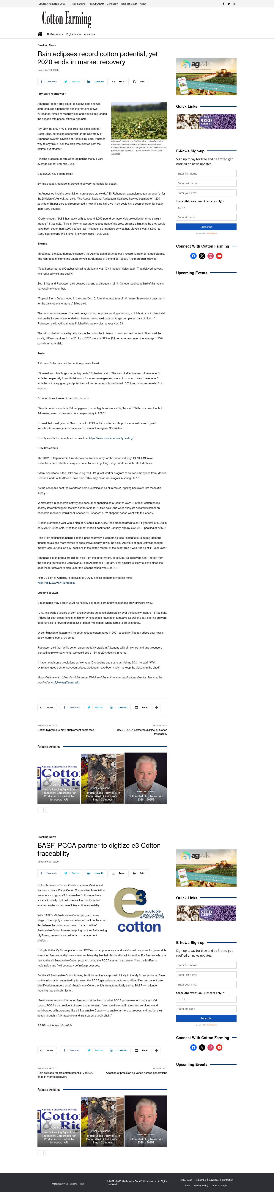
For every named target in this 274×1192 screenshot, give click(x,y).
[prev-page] (39, 810)
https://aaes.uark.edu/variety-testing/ (111, 438)
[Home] (40, 34)
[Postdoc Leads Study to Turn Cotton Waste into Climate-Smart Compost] (102, 778)
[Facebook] (223, 3)
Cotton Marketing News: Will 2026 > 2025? (146, 797)
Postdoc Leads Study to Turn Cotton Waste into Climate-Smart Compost (102, 796)
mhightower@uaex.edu (65, 682)
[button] (228, 34)
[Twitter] (228, 3)
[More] (157, 707)
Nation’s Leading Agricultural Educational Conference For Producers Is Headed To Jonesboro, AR (59, 794)
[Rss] (234, 3)
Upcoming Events (191, 272)
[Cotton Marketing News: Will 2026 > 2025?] (146, 778)
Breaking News (46, 45)
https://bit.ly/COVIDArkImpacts (56, 583)
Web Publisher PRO (73, 1183)
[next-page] (45, 810)
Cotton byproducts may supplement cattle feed (65, 730)
